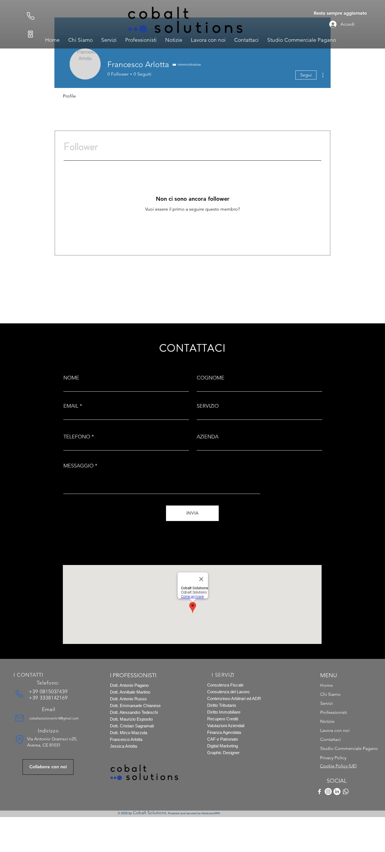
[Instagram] (328, 791)
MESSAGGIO (78, 465)
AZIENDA (207, 436)
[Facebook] (319, 791)
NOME (71, 377)
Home (326, 685)
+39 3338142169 (48, 698)
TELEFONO (76, 436)
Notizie (327, 721)
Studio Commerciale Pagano (340, 748)
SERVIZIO (208, 406)
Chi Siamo (330, 694)
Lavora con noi (334, 730)
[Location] (19, 739)
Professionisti (333, 712)
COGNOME (210, 377)
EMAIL (70, 406)
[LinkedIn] (336, 791)
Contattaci (330, 739)
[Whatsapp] (345, 791)
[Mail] (19, 718)
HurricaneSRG (211, 813)
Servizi (326, 703)
